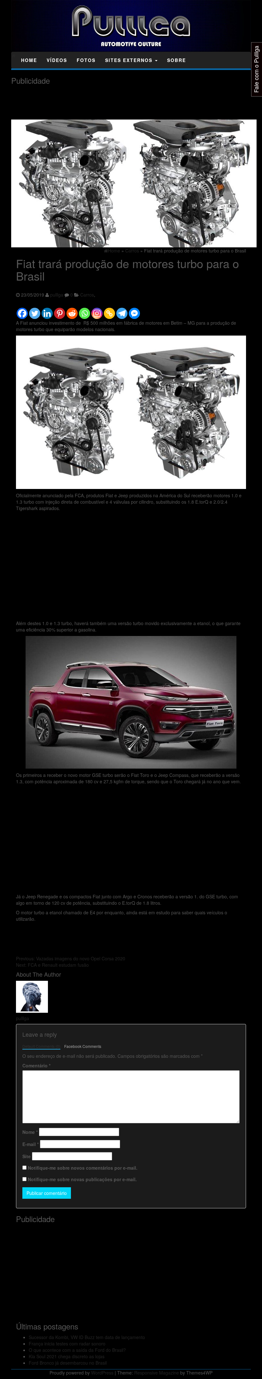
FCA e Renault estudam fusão (52, 965)
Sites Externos (129, 60)
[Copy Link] (109, 310)
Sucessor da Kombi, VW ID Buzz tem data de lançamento (87, 1337)
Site (26, 1156)
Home (29, 60)
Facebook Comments (82, 1046)
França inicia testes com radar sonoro (67, 1343)
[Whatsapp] (84, 310)
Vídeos (57, 60)
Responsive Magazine (156, 1372)
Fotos (86, 60)
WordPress (102, 1372)
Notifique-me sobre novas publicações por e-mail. (82, 1179)
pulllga (56, 294)
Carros (87, 294)
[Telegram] (121, 310)
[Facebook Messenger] (134, 310)
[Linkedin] (47, 310)
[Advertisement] (127, 102)
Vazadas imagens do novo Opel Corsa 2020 (70, 958)
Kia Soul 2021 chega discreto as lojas (66, 1356)
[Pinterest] (59, 310)
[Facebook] (22, 310)
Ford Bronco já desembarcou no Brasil (68, 1363)
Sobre (176, 60)
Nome (30, 1132)
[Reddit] (72, 310)
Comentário (36, 1065)
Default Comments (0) (41, 1046)
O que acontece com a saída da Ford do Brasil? (77, 1350)
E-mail (30, 1144)
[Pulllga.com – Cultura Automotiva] (14, 55)
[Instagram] (97, 310)
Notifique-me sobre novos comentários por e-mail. (82, 1168)
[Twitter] (34, 310)
